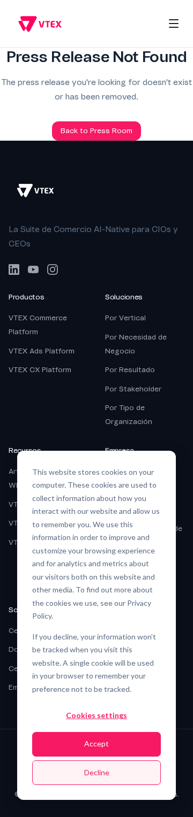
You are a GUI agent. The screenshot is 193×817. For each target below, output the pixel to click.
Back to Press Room (96, 130)
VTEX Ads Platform (42, 351)
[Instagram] (52, 269)
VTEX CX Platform (40, 369)
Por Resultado (130, 369)
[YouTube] (33, 269)
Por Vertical (125, 317)
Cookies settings (96, 715)
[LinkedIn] (14, 269)
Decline (96, 772)
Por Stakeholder (133, 389)
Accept (96, 743)
